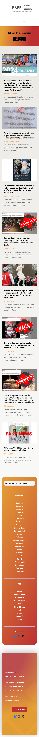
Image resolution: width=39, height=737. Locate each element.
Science (19, 552)
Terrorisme (19, 565)
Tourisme (19, 568)
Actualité (19, 506)
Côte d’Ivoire (19, 607)
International (19, 531)
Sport (19, 559)
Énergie (19, 525)
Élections (19, 521)
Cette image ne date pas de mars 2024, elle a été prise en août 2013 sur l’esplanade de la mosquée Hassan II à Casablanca (19, 399)
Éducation (19, 518)
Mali (19, 610)
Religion (19, 543)
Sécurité (19, 556)
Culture (19, 512)
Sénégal (19, 616)
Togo (19, 619)
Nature (19, 534)
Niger (19, 613)
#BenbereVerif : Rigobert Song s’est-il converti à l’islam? (18, 449)
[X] (22, 636)
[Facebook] (19, 636)
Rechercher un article (13, 690)
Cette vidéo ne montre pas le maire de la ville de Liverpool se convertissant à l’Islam (19, 345)
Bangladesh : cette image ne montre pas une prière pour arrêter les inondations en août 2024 (18, 241)
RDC (19, 604)
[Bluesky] (15, 636)
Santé (19, 549)
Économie (19, 515)
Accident (19, 503)
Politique (19, 537)
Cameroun (19, 597)
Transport (19, 571)
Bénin (19, 591)
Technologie (20, 562)
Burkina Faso (19, 594)
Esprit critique (19, 528)
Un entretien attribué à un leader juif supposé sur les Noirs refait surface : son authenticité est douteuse (19, 189)
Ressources (19, 546)
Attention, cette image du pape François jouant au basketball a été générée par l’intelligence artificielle (18, 294)
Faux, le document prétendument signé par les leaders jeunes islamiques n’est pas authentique (19, 135)
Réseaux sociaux (19, 540)
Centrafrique (19, 601)
